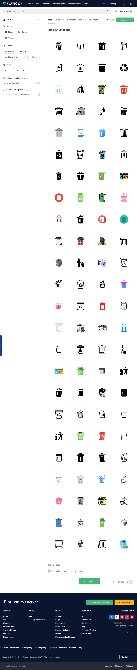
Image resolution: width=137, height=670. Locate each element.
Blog (83, 626)
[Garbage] (80, 111)
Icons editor (60, 626)
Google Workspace (37, 620)
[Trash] (102, 132)
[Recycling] (123, 544)
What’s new (86, 633)
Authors (29, 4)
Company (86, 611)
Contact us (86, 620)
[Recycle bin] (123, 46)
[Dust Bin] (123, 349)
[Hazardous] (80, 241)
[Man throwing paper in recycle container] (123, 371)
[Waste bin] (123, 176)
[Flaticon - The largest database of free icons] (12, 3)
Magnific (108, 666)
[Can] (123, 132)
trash (51, 571)
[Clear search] (102, 11)
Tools (32, 611)
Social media (127, 611)
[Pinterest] (122, 617)
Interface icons (59, 4)
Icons (38, 4)
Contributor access (99, 602)
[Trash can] (80, 176)
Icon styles (59, 623)
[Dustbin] (123, 219)
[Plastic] (123, 197)
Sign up (128, 632)
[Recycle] (123, 67)
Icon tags (6, 633)
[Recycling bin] (80, 371)
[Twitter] (117, 617)
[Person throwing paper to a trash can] (58, 436)
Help (57, 611)
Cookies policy (40, 648)
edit (65, 571)
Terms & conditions (11, 648)
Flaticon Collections (63, 630)
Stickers (46, 4)
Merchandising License (65, 637)
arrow (81, 571)
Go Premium (124, 602)
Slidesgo (129, 666)
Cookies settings (76, 648)
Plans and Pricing (89, 630)
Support (58, 616)
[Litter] (80, 89)
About (84, 616)
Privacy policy (26, 648)
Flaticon (118, 666)
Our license (86, 623)
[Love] (58, 500)
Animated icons (74, 4)
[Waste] (102, 284)
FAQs (57, 620)
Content (7, 611)
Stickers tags (8, 637)
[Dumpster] (123, 262)
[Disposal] (80, 219)
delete (58, 571)
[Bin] (58, 46)
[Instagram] (127, 617)
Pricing (113, 4)
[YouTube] (132, 617)
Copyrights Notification (57, 648)
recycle (73, 571)
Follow (58, 633)
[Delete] (123, 89)
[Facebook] (111, 617)
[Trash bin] (102, 67)
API (30, 616)
